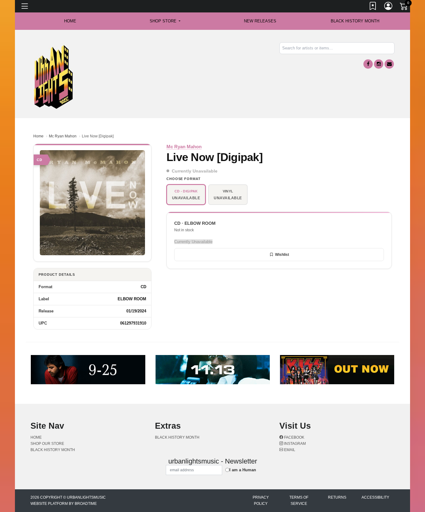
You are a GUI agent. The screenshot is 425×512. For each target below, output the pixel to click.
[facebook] (368, 64)
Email (289, 450)
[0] (404, 7)
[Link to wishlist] (373, 7)
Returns (337, 497)
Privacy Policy (261, 500)
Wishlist (282, 254)
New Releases (260, 21)
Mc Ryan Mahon (63, 136)
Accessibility (375, 497)
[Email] (389, 64)
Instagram (294, 443)
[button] (165, 21)
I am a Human (242, 470)
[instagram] (378, 64)
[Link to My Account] (388, 7)
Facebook (293, 437)
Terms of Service (298, 500)
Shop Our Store (47, 443)
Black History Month (355, 21)
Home (38, 136)
